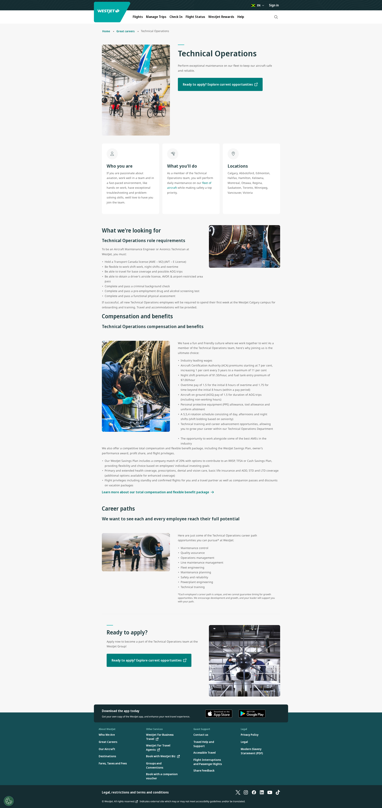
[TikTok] (277, 792)
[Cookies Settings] (9, 801)
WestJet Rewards (221, 17)
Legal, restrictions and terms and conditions (135, 792)
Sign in (274, 5)
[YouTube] (269, 792)
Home (106, 31)
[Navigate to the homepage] (112, 12)
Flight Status (195, 17)
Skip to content (3, 7)
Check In (176, 17)
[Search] (276, 17)
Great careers (125, 31)
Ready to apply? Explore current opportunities (218, 84)
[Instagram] (246, 792)
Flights (138, 17)
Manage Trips (156, 17)
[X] (238, 792)
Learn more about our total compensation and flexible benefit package (155, 492)
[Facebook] (253, 792)
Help (240, 17)
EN (258, 5)
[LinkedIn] (261, 792)
